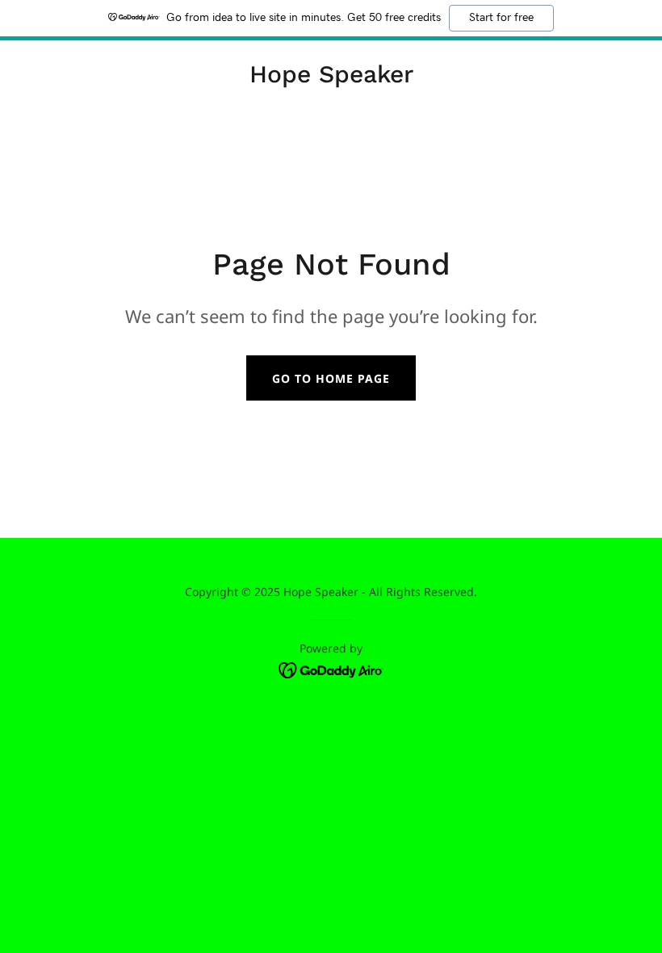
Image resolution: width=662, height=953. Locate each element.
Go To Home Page (331, 378)
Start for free (501, 17)
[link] (331, 77)
